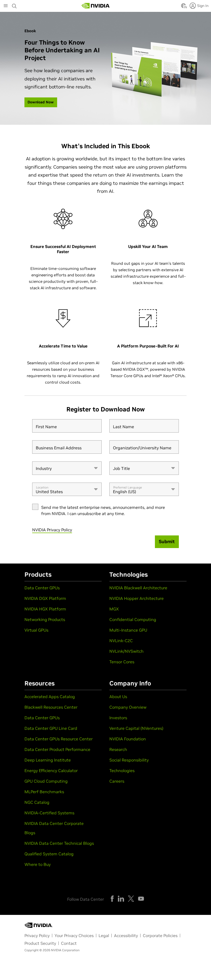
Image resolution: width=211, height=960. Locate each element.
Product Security (40, 943)
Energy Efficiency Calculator (51, 770)
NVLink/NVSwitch (126, 651)
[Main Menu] (6, 6)
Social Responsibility (129, 760)
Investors (118, 717)
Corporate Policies (160, 935)
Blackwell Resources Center (50, 707)
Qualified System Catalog (49, 853)
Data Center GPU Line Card (50, 728)
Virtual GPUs (36, 630)
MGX (114, 608)
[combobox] (67, 468)
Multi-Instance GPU (128, 630)
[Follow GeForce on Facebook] (112, 899)
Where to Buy (37, 864)
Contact (69, 943)
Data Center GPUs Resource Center (58, 738)
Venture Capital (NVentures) (136, 728)
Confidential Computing (132, 619)
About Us (118, 696)
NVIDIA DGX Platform (45, 598)
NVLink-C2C (121, 640)
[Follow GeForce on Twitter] (131, 899)
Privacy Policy (37, 935)
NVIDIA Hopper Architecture (136, 598)
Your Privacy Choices (74, 935)
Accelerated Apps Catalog (49, 696)
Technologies (122, 770)
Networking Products (44, 619)
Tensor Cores (121, 661)
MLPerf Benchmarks (44, 791)
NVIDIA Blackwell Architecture (138, 587)
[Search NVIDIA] (14, 4)
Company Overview (127, 707)
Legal (104, 935)
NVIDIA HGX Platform (45, 608)
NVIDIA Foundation (127, 738)
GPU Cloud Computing (46, 781)
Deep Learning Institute (47, 760)
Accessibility (126, 935)
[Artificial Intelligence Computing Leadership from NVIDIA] (96, 5)
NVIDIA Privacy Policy (52, 529)
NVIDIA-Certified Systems (49, 812)
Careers (116, 781)
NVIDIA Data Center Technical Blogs (59, 843)
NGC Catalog (36, 802)
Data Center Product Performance (57, 749)
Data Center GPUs (42, 587)
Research (118, 749)
